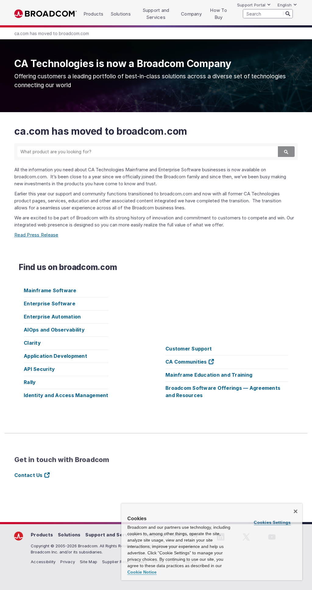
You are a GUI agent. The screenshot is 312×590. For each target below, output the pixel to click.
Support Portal (251, 4)
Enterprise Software (49, 303)
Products (42, 535)
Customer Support (188, 349)
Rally (30, 382)
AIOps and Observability (54, 330)
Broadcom (45, 14)
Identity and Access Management (66, 395)
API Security (39, 369)
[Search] (287, 13)
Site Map (88, 561)
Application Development (55, 356)
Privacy (67, 561)
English (285, 4)
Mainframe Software (50, 290)
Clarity (32, 343)
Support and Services (111, 535)
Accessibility (43, 561)
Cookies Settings (272, 522)
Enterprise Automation (52, 317)
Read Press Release (36, 235)
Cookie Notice (142, 572)
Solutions (69, 535)
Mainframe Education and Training (208, 375)
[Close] (295, 511)
